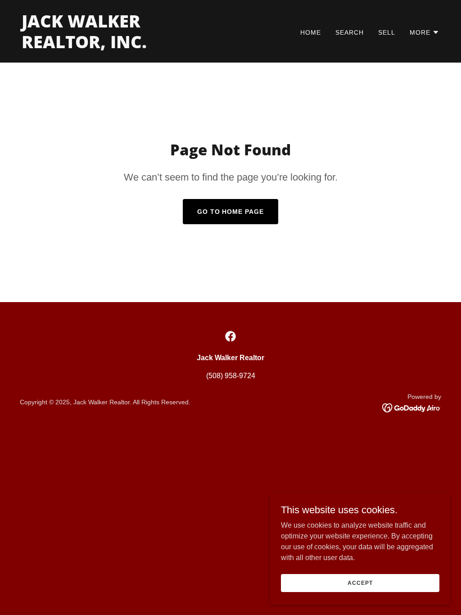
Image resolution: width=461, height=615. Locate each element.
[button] (424, 32)
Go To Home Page (230, 211)
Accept (360, 582)
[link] (122, 46)
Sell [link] (386, 32)
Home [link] (310, 32)
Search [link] (349, 32)
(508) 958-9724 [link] (230, 376)
